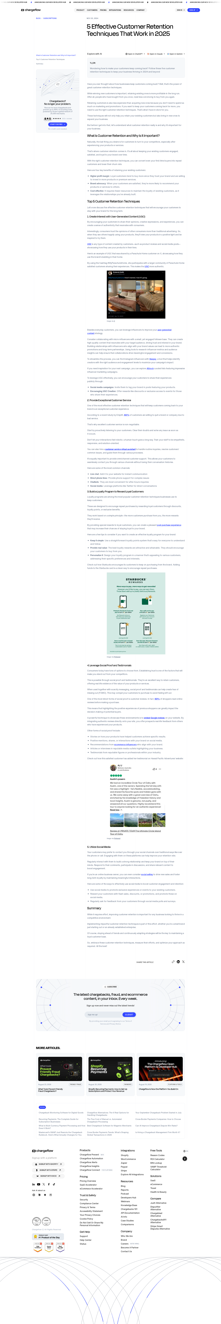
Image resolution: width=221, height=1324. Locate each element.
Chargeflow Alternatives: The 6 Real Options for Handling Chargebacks (108, 1114)
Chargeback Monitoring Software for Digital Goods (61, 1112)
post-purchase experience (169, 525)
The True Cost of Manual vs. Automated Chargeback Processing (104, 1120)
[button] (186, 1151)
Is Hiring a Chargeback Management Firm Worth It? (157, 1132)
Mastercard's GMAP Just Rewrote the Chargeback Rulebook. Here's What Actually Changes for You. (60, 1133)
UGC (89, 244)
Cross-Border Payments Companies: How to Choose (158, 1119)
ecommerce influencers (125, 744)
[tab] (42, 1107)
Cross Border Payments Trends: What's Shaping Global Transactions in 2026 (108, 1133)
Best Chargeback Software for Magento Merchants (109, 1125)
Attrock (150, 368)
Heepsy (152, 358)
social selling (147, 874)
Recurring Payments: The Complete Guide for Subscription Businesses (58, 1120)
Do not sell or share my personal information (91, 1224)
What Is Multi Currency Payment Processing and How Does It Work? (62, 1127)
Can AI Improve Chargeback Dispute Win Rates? (156, 1125)
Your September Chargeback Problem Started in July (158, 1112)
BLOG (38, 18)
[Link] (31, 10)
